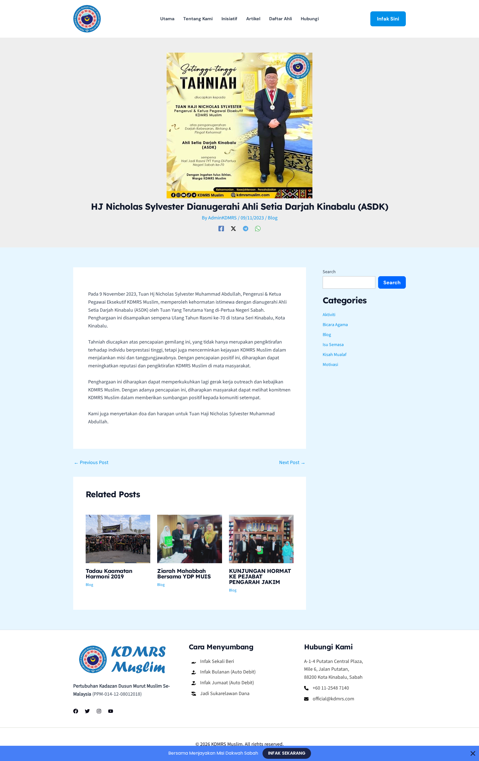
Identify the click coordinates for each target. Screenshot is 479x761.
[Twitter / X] (233, 228)
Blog (272, 217)
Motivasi (330, 365)
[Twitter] (87, 711)
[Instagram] (98, 711)
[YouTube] (110, 711)
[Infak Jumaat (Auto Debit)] (223, 683)
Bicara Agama (335, 325)
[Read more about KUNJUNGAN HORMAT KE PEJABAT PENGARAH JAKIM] (261, 538)
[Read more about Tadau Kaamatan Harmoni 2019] (118, 538)
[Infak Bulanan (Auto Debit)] (224, 672)
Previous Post (91, 462)
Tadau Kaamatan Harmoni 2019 (109, 573)
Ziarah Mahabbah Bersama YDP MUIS (184, 573)
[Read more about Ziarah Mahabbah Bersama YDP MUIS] (189, 538)
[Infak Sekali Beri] (213, 662)
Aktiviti (329, 315)
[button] (388, 18)
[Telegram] (245, 228)
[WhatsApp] (258, 228)
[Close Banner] (473, 753)
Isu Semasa (333, 345)
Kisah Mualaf (334, 355)
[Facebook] (221, 228)
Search (329, 272)
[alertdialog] (239, 753)
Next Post (292, 462)
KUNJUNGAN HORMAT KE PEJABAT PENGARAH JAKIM (260, 576)
